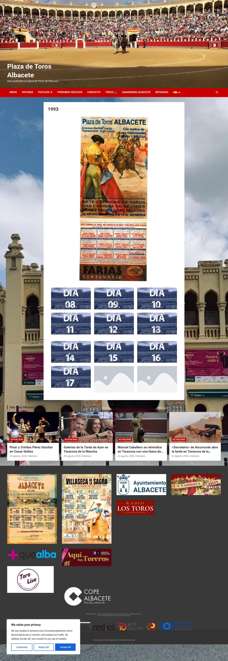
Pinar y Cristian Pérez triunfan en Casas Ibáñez (31, 449)
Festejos (44, 92)
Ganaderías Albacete (136, 92)
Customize (22, 647)
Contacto (93, 92)
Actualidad (17, 439)
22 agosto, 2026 (126, 456)
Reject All (44, 647)
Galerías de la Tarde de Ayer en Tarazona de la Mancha (86, 449)
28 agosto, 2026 (18, 456)
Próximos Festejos (69, 92)
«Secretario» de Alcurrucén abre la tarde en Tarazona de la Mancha (195, 451)
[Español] (177, 92)
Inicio (13, 92)
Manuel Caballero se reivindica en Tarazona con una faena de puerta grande (140, 451)
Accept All (65, 647)
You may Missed (22, 407)
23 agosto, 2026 (72, 456)
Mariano (33, 456)
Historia (27, 92)
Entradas (161, 92)
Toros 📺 (111, 92)
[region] (43, 636)
